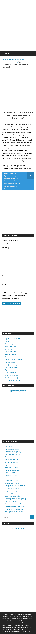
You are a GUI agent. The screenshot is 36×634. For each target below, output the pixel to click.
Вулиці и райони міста (12, 375)
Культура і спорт (10, 373)
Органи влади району (12, 449)
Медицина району (11, 491)
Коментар (5, 248)
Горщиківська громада (12, 457)
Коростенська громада (12, 465)
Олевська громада (11, 475)
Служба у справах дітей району (15, 499)
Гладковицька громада (12, 454)
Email (4, 284)
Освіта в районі (10, 493)
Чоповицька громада (12, 483)
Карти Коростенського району (15, 506)
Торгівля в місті (10, 362)
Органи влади (9, 344)
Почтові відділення (11, 367)
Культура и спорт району (13, 496)
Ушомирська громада (12, 480)
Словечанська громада (12, 478)
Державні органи (10, 346)
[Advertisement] (18, 30)
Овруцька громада (11, 472)
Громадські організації (12, 380)
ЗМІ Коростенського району (14, 512)
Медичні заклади (10, 354)
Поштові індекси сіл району (14, 504)
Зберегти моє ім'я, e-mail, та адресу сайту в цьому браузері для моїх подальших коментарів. (16, 295)
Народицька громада (12, 470)
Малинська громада (11, 467)
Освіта (7, 357)
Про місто (8, 341)
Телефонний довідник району (15, 486)
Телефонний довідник (12, 365)
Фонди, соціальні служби (13, 359)
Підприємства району (12, 488)
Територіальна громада (13, 339)
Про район (8, 446)
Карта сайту (26, 631)
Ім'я (3, 276)
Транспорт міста (10, 352)
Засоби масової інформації (14, 378)
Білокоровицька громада (13, 452)
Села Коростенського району (14, 509)
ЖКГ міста (8, 349)
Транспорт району (11, 501)
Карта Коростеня (10, 370)
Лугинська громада (11, 462)
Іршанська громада (11, 459)
